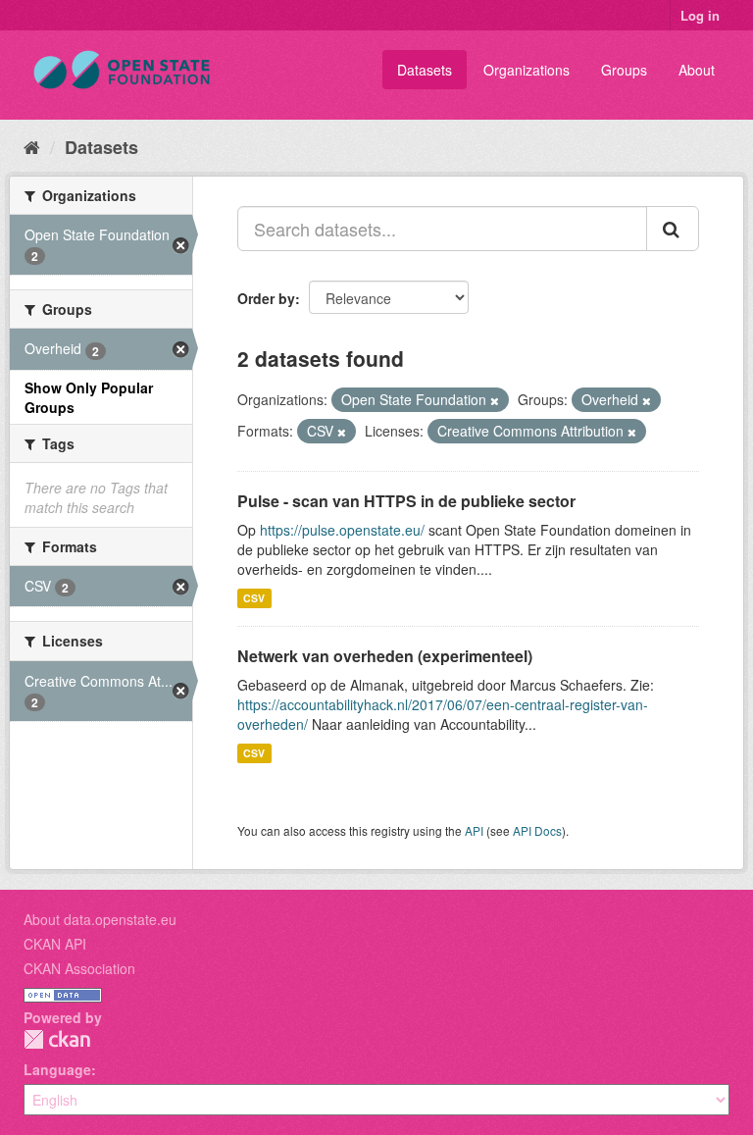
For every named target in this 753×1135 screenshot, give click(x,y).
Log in (700, 15)
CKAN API (55, 944)
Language (57, 1069)
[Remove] (494, 400)
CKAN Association (79, 968)
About (696, 69)
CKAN (57, 1039)
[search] (672, 228)
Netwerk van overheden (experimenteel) (384, 656)
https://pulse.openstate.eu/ (342, 530)
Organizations (526, 69)
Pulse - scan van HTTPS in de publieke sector (406, 501)
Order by (266, 298)
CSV (254, 598)
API (474, 830)
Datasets (424, 69)
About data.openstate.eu (100, 919)
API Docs (537, 830)
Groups (624, 69)
